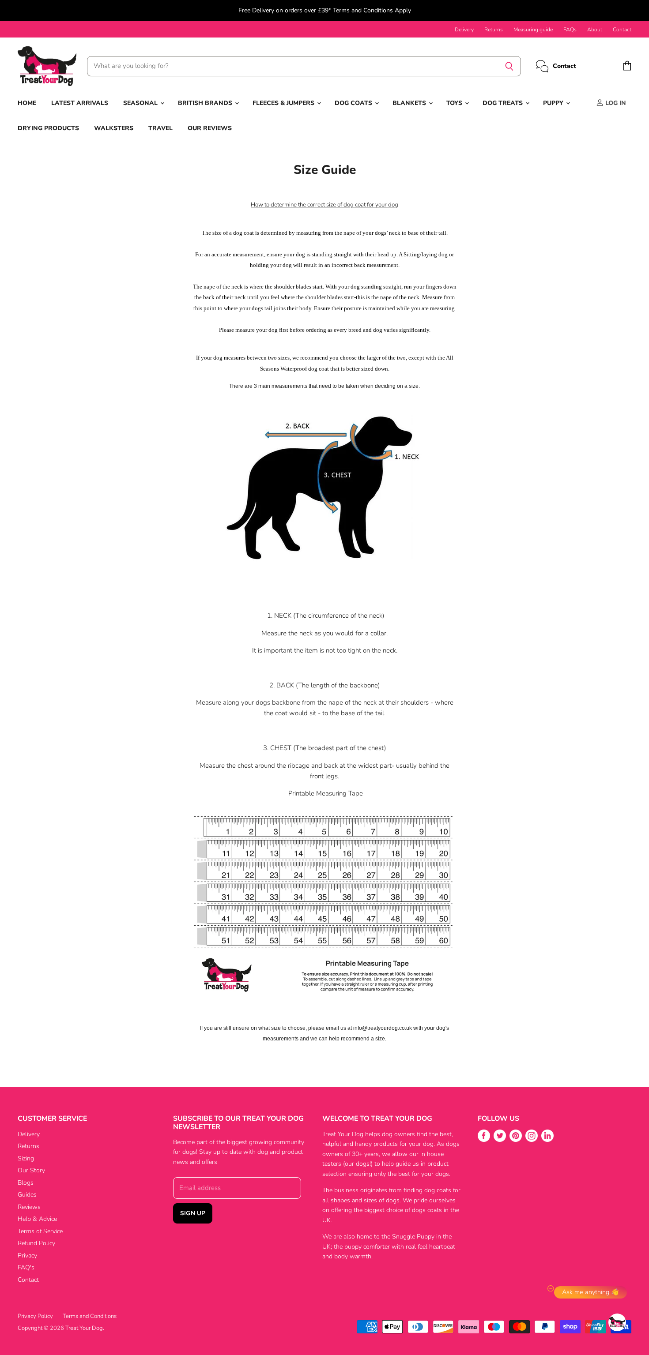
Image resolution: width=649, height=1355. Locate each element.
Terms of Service (40, 1231)
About (594, 29)
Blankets (410, 103)
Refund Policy (36, 1243)
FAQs (570, 29)
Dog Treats (503, 103)
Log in (615, 103)
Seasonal (141, 103)
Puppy (554, 103)
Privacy (27, 1255)
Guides (27, 1194)
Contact (622, 29)
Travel (160, 128)
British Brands (206, 103)
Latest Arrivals (79, 103)
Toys (455, 103)
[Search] (509, 66)
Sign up (192, 1213)
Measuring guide (533, 29)
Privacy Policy (35, 1316)
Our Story (31, 1170)
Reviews (29, 1207)
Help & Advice (37, 1219)
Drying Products (48, 128)
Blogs (26, 1183)
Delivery (464, 29)
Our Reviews (210, 128)
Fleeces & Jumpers (284, 103)
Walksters (113, 128)
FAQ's (26, 1267)
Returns (493, 29)
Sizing (26, 1158)
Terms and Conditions (90, 1316)
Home (27, 103)
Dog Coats (354, 103)
